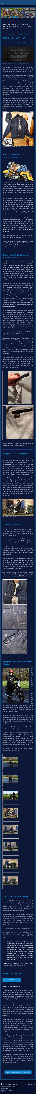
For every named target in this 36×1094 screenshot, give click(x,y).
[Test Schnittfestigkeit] (20, 387)
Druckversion (7, 1084)
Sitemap (15, 1084)
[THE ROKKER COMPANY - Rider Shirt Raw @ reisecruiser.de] (18, 129)
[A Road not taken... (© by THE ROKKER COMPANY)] (18, 54)
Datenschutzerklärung (8, 1086)
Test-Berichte (13, 24)
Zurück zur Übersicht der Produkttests (18, 1072)
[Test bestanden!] (20, 422)
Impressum (4, 1088)
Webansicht (31, 1084)
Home (4, 24)
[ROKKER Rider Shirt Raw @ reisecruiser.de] (18, 507)
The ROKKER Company (11, 980)
